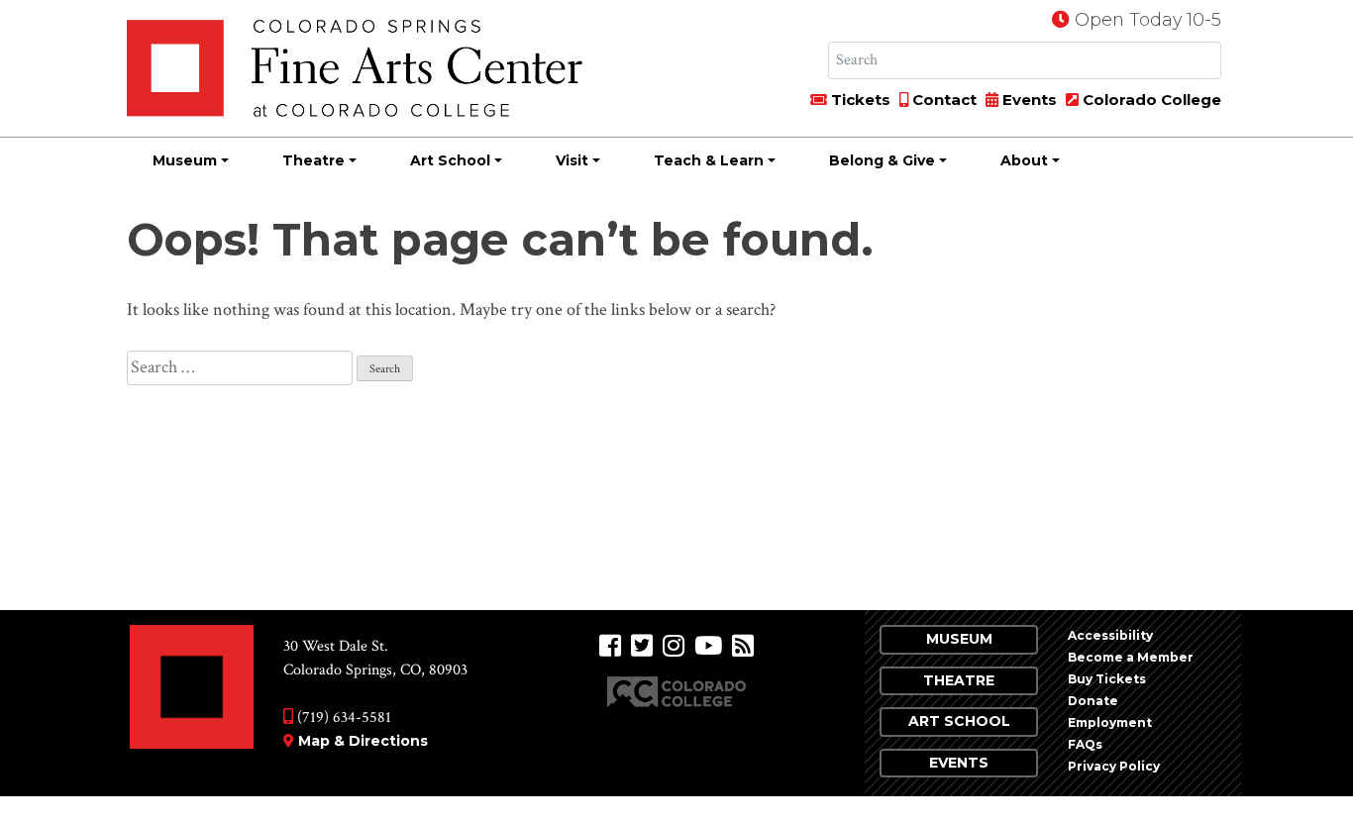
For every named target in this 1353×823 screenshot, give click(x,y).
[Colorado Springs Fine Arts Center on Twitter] (642, 646)
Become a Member (1131, 657)
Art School (450, 160)
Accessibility (1110, 635)
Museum (185, 160)
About (1024, 160)
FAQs (1085, 744)
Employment (1110, 722)
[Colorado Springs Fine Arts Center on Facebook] (610, 646)
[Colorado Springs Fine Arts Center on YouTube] (708, 646)
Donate (1093, 700)
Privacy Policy (1114, 766)
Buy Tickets (1107, 678)
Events (1027, 99)
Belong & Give (882, 160)
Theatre (313, 160)
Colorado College (1150, 99)
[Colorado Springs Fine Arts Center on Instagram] (673, 646)
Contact (942, 99)
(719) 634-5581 (342, 717)
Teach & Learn (709, 160)
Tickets (858, 99)
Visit (572, 160)
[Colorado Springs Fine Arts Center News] (743, 646)
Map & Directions (363, 741)
